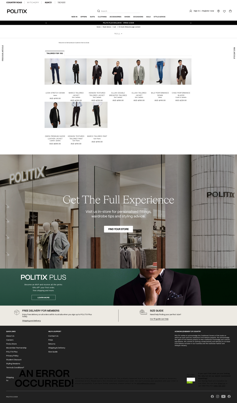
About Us (10, 336)
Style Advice (159, 17)
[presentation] (54, 53)
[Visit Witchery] (33, 2)
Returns (51, 344)
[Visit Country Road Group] (14, 2)
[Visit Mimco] (48, 2)
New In (74, 17)
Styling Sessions (13, 364)
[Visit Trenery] (61, 2)
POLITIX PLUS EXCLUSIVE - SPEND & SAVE (118, 23)
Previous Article (2, 53)
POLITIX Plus (11, 352)
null (114, 27)
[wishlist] (223, 11)
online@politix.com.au (146, 383)
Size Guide (53, 352)
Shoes (127, 17)
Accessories (115, 17)
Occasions (138, 17)
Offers (83, 17)
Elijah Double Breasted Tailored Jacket (118, 95)
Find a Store (11, 344)
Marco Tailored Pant (97, 136)
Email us (221, 383)
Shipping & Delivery (56, 348)
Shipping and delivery (31, 321)
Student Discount (13, 360)
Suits (92, 17)
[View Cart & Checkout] (230, 12)
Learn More (43, 298)
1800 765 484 (219, 386)
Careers (9, 340)
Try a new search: (191, 376)
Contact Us (53, 336)
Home (98, 27)
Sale (148, 17)
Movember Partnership (16, 348)
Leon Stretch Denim (55, 93)
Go (190, 382)
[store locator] (217, 11)
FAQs (50, 340)
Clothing (102, 17)
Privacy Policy (12, 356)
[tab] (54, 53)
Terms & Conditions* (15, 368)
